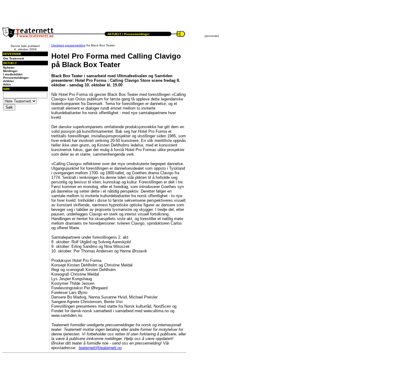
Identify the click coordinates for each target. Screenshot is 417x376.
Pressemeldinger (137, 34)
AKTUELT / (115, 34)
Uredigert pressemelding (68, 45)
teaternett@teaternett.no (100, 347)
